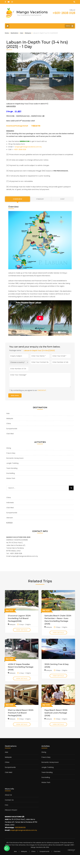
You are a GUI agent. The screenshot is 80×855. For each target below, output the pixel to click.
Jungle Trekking (12, 463)
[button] (13, 76)
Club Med (10, 433)
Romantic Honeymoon (15, 458)
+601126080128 (20, 827)
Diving (8, 448)
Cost (62, 199)
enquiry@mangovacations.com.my (28, 147)
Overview (17, 199)
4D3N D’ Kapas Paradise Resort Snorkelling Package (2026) (20, 667)
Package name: (15, 350)
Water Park (10, 478)
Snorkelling (10, 473)
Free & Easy (10, 453)
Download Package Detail (17, 126)
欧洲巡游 (9, 523)
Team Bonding (11, 468)
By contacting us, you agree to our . (28, 390)
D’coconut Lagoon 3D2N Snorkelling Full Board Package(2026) (19, 618)
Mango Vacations (32, 12)
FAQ (6, 805)
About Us (8, 795)
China (8, 423)
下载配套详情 (35, 126)
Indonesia (10, 502)
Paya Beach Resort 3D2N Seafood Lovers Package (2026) (55, 713)
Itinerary (40, 199)
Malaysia (9, 418)
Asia (7, 413)
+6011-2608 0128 (20, 149)
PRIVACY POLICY (11, 810)
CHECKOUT (41, 390)
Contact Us (9, 800)
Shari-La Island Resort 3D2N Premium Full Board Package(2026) (20, 713)
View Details (21, 630)
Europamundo (11, 428)
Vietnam (9, 518)
